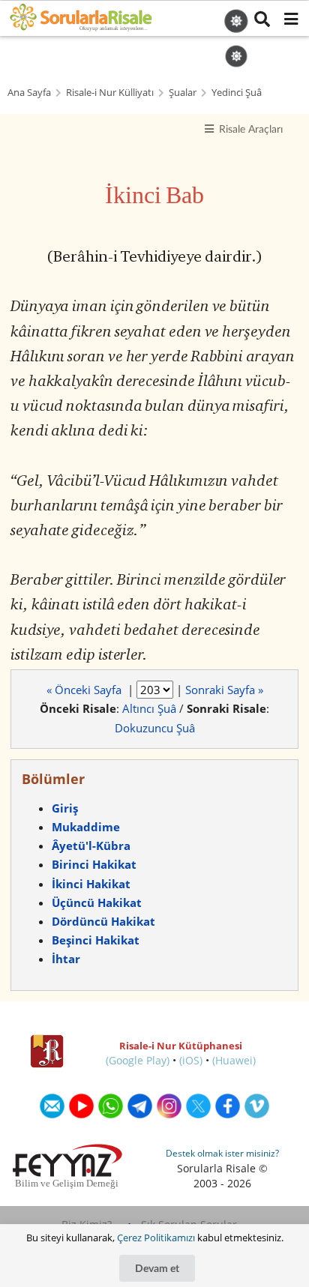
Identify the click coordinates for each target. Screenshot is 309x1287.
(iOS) (190, 1060)
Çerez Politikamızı (156, 1237)
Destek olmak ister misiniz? (222, 1153)
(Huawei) (234, 1060)
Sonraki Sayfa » (224, 689)
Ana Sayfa (29, 92)
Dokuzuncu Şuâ (155, 727)
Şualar (182, 92)
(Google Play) (138, 1060)
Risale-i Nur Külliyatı (110, 92)
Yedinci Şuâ (237, 92)
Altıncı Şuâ (149, 708)
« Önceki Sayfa (85, 689)
